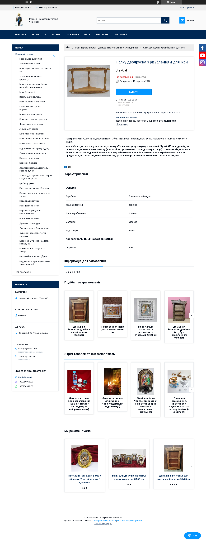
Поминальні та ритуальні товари (32, 250)
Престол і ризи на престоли (33, 119)
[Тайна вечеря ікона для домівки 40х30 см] (112, 307)
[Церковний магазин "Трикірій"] (18, 26)
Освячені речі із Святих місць (34, 228)
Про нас (56, 34)
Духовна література (29, 223)
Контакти (102, 34)
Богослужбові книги (29, 218)
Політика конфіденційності (129, 521)
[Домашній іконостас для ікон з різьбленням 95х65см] (79, 307)
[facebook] (65, 167)
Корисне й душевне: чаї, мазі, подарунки (34, 242)
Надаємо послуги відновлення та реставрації (34, 262)
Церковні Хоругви (28, 163)
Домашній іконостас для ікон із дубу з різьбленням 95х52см (179, 332)
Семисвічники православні (32, 153)
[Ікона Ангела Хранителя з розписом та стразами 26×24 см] (145, 307)
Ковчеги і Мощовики (29, 158)
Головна (20, 34)
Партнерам (120, 34)
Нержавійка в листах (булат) (33, 256)
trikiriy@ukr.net (25, 377)
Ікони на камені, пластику (32, 101)
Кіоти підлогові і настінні (31, 134)
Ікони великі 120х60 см (30, 59)
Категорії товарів (24, 54)
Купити (133, 92)
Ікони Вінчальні (27, 92)
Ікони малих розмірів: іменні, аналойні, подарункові (33, 85)
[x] (69, 167)
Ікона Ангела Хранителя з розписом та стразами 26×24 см (146, 330)
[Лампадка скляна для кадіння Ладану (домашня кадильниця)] (112, 379)
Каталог (37, 34)
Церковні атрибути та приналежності (30, 212)
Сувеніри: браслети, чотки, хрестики (32, 234)
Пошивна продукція (29, 201)
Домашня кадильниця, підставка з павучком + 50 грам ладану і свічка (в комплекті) (179, 405)
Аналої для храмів (28, 129)
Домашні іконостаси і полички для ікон (118, 47)
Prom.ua (118, 518)
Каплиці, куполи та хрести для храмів (34, 194)
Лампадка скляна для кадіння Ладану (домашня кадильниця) (113, 402)
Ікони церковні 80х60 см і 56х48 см (35, 70)
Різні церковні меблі (85, 47)
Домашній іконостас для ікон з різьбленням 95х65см (79, 330)
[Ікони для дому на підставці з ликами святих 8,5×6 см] (129, 455)
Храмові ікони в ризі (29, 63)
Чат (195, 535)
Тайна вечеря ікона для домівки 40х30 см (113, 329)
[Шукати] (165, 20)
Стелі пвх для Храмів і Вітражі (30, 108)
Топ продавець (23, 272)
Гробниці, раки (26, 183)
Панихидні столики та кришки (34, 138)
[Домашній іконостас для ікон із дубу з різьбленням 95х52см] (179, 307)
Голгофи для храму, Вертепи (34, 188)
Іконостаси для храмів (30, 114)
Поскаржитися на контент (104, 521)
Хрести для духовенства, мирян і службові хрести (35, 177)
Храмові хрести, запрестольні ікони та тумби (34, 169)
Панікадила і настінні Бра (32, 143)
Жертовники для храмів (31, 124)
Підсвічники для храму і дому (34, 148)
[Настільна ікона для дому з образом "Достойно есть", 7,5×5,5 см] (85, 455)
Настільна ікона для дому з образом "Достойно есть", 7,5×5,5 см (84, 479)
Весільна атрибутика (30, 97)
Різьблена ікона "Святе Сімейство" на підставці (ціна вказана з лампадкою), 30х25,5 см (146, 405)
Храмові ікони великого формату (31, 78)
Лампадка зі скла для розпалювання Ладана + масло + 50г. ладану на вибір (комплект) (79, 403)
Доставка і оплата (78, 34)
